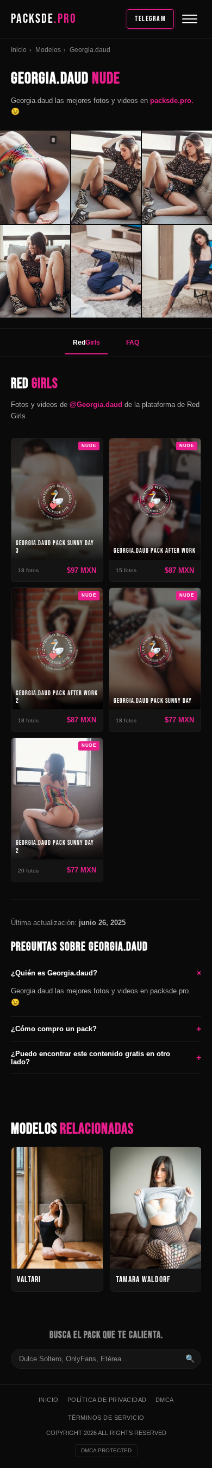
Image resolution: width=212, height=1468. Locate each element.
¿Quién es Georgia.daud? (106, 973)
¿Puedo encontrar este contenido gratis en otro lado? (106, 1058)
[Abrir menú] (189, 19)
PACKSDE (44, 19)
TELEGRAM (150, 18)
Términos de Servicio (106, 1417)
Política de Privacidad (107, 1399)
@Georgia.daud (96, 404)
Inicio (19, 50)
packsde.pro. (172, 100)
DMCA (164, 1399)
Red (86, 342)
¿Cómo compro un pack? (106, 1028)
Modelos (48, 50)
